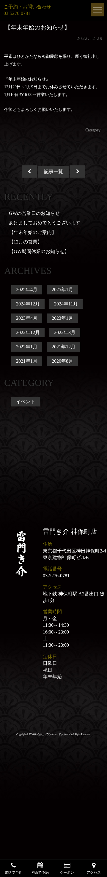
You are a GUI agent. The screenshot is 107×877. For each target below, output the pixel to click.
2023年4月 (26, 318)
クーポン (67, 872)
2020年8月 (62, 361)
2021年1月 (26, 361)
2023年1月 (62, 318)
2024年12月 (28, 303)
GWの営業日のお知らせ (34, 213)
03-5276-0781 (56, 575)
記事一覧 (53, 171)
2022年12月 (28, 332)
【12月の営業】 (25, 241)
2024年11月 (66, 303)
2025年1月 (62, 289)
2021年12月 (63, 346)
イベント (25, 401)
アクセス (93, 872)
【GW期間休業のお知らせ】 (39, 251)
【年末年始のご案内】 (32, 232)
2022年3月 (64, 332)
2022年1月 (26, 346)
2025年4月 (26, 289)
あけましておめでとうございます (44, 222)
